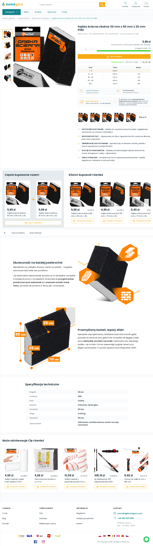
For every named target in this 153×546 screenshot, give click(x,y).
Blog (4, 518)
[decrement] (92, 49)
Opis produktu (18, 232)
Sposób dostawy (92, 91)
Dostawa (43, 518)
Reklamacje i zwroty (47, 523)
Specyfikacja (35, 232)
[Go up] (7, 27)
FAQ (41, 513)
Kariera (79, 523)
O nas (4, 513)
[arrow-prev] (73, 202)
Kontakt (5, 523)
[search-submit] (102, 4)
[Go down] (7, 86)
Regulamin (80, 513)
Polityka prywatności (84, 518)
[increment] (80, 49)
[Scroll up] (4, 233)
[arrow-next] (146, 202)
